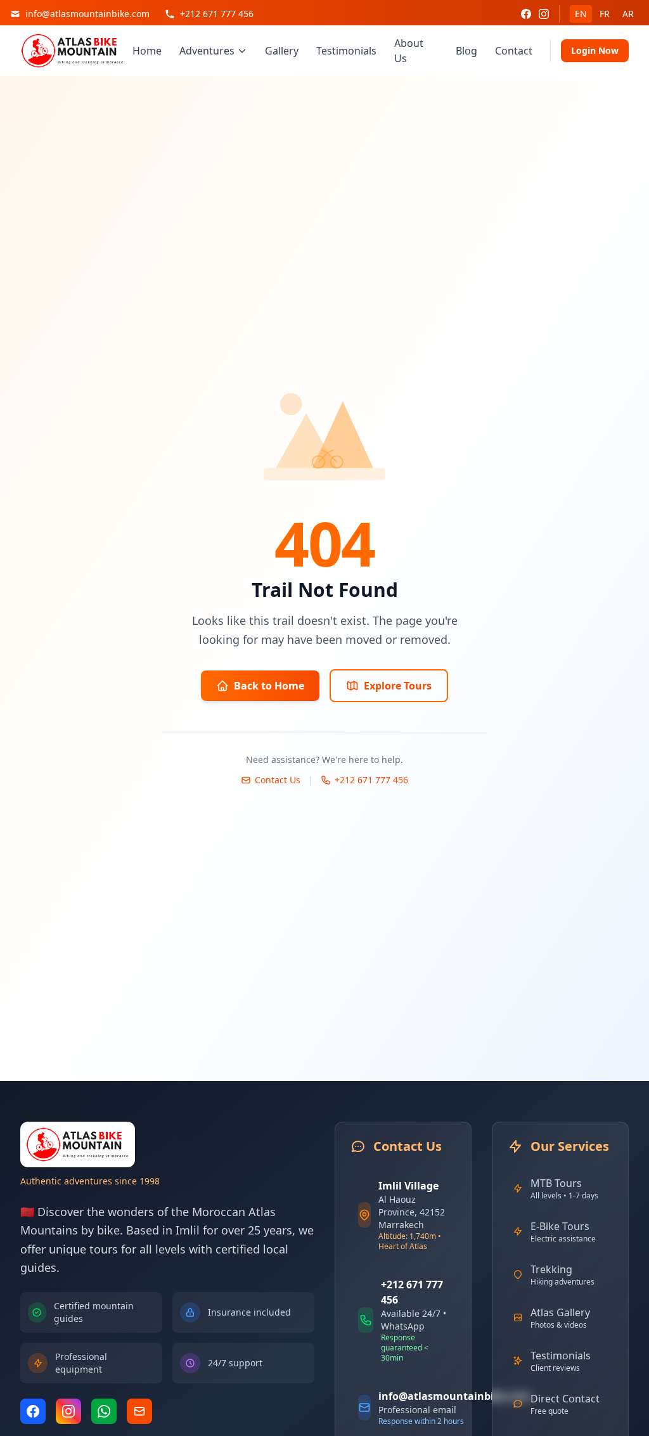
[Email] (139, 1411)
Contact (513, 51)
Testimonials (346, 51)
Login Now (595, 50)
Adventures (207, 51)
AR (628, 14)
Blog (466, 51)
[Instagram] (544, 14)
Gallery (282, 51)
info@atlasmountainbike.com (454, 1396)
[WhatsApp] (104, 1411)
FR (605, 14)
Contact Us (277, 780)
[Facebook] (526, 14)
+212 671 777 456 (371, 780)
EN (581, 14)
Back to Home (269, 686)
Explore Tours (398, 686)
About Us (408, 50)
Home (147, 51)
